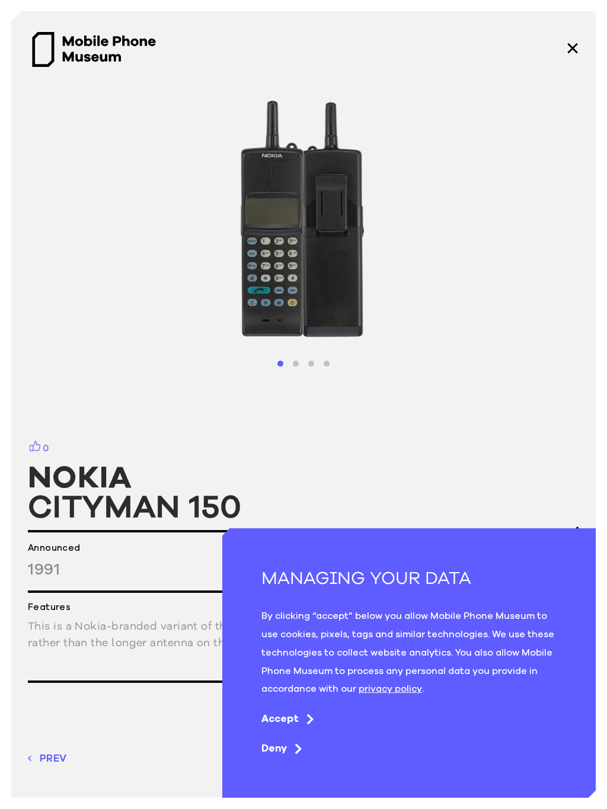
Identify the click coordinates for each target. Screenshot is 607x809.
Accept (280, 718)
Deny (274, 748)
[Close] (572, 49)
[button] (280, 364)
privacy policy (390, 688)
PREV (53, 758)
